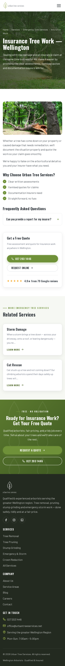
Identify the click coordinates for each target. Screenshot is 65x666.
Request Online (20, 268)
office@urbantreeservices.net (24, 625)
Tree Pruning (10, 541)
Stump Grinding (12, 547)
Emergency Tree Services (35, 29)
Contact (7, 604)
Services (15, 29)
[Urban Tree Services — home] (14, 6)
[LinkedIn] (22, 520)
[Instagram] (14, 520)
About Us (8, 580)
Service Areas (11, 586)
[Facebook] (6, 520)
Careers (7, 598)
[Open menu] (59, 5)
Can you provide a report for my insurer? (28, 219)
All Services (9, 565)
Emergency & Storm (14, 553)
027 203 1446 (23, 259)
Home (6, 29)
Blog (5, 592)
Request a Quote (30, 450)
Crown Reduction (13, 559)
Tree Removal (11, 536)
